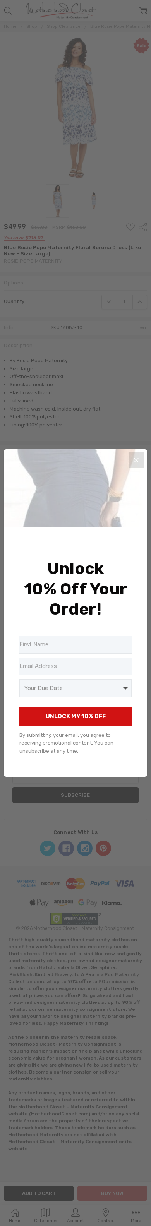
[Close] (136, 460)
